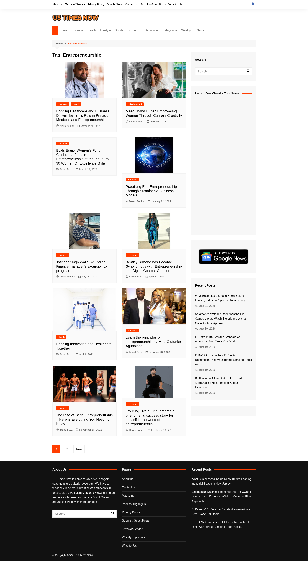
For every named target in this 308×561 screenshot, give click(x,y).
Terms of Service (75, 4)
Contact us (131, 4)
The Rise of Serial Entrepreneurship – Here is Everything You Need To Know (84, 419)
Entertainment (151, 30)
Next (79, 449)
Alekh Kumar (67, 125)
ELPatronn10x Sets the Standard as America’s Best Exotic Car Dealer (217, 339)
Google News (115, 4)
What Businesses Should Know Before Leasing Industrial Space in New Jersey (220, 298)
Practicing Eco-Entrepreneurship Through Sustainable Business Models (151, 191)
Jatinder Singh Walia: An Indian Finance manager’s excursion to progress (81, 266)
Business (77, 30)
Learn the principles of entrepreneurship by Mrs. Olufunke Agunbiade (153, 341)
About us (57, 4)
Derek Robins (136, 201)
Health (92, 30)
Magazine (171, 30)
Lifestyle (105, 30)
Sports (119, 30)
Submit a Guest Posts (153, 4)
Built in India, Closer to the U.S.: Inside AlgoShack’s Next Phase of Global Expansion (219, 383)
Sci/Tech (132, 30)
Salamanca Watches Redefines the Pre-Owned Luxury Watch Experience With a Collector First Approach (220, 318)
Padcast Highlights (134, 504)
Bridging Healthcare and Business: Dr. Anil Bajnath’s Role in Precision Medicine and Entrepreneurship (83, 115)
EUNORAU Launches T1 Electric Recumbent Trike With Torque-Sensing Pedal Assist (223, 360)
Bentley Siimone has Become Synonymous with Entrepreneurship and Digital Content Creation (154, 266)
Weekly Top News (192, 30)
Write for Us (175, 4)
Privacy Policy (96, 4)
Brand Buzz (66, 169)
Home (63, 30)
